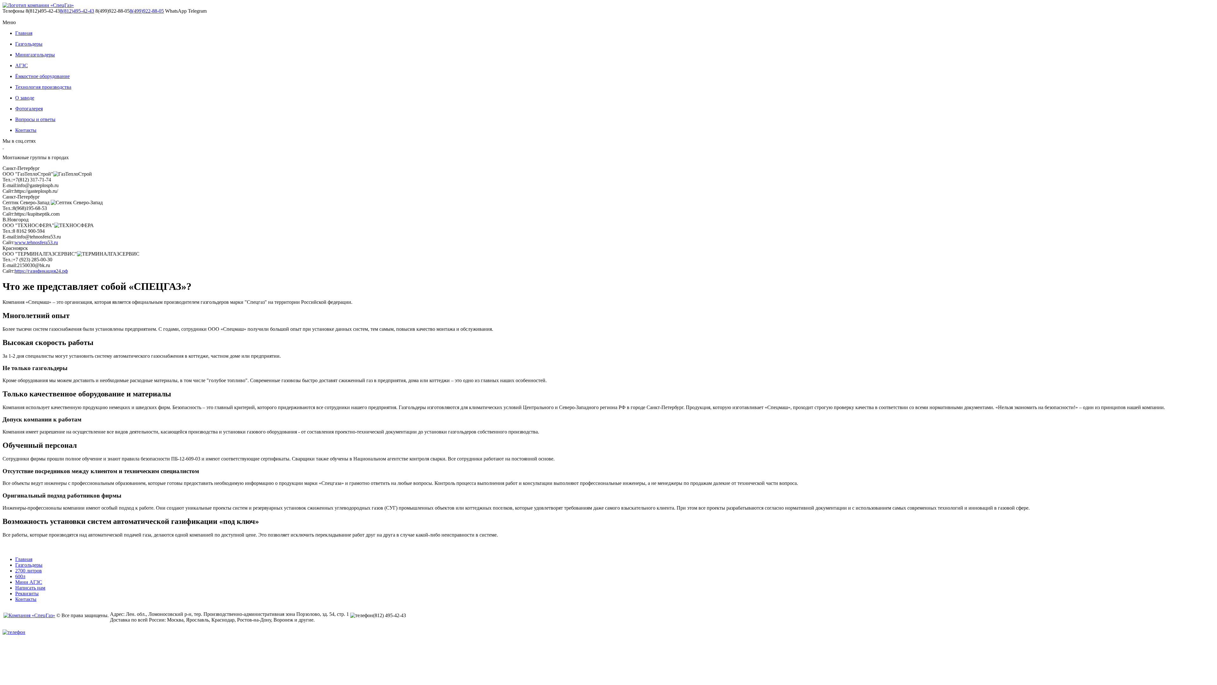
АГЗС (21, 65)
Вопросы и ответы (35, 119)
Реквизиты (27, 593)
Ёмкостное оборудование (42, 76)
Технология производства (43, 87)
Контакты (25, 130)
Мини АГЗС (28, 582)
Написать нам (30, 587)
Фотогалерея (29, 108)
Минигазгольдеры (35, 54)
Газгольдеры (28, 44)
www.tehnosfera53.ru (36, 242)
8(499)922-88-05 (147, 11)
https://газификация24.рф (41, 271)
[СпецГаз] (38, 5)
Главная (23, 33)
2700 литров (28, 570)
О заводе (24, 98)
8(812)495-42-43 (77, 11)
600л (20, 576)
